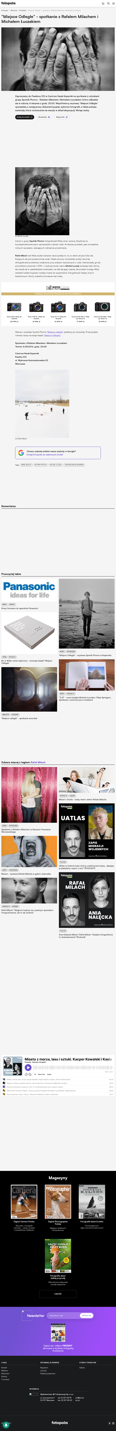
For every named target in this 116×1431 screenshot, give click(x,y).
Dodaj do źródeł (23, 117)
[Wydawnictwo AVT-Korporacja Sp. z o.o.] (33, 1398)
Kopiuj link (60, 117)
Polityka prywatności (47, 1373)
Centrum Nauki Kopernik (74, 465)
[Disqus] (58, 539)
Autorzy (4, 1376)
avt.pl (77, 1400)
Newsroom (5, 1373)
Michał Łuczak (55, 465)
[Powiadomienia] (6, 1425)
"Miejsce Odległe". (52, 335)
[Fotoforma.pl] (58, 289)
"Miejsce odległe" (55, 332)
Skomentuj (42, 117)
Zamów (58, 1294)
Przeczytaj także (11, 573)
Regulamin (44, 1368)
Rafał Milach (26, 465)
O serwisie (5, 1379)
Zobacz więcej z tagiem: (23, 762)
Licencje (43, 1371)
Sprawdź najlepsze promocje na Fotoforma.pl (58, 294)
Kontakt (4, 1368)
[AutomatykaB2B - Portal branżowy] (59, 1423)
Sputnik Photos (40, 465)
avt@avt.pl (79, 1398)
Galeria (82, 1368)
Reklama (4, 1371)
